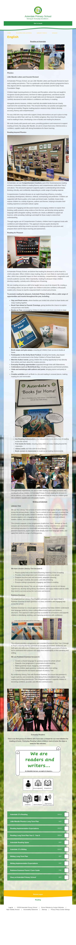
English (54, 33)
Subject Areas (42, 33)
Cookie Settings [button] (65, 909)
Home (9, 33)
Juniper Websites (58, 907)
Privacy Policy (55, 909)
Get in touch (38, 23)
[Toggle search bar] (68, 2)
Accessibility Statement (30, 909)
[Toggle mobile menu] (73, 2)
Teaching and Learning (24, 33)
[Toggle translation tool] (63, 2)
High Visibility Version (13, 909)
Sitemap (44, 909)
